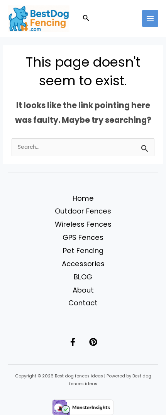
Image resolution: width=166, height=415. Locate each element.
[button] (86, 18)
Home (83, 198)
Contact (83, 303)
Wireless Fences (83, 224)
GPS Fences (83, 237)
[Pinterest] (93, 342)
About (83, 290)
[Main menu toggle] (150, 18)
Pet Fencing (83, 250)
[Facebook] (72, 342)
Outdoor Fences (83, 211)
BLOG (83, 277)
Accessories (83, 264)
